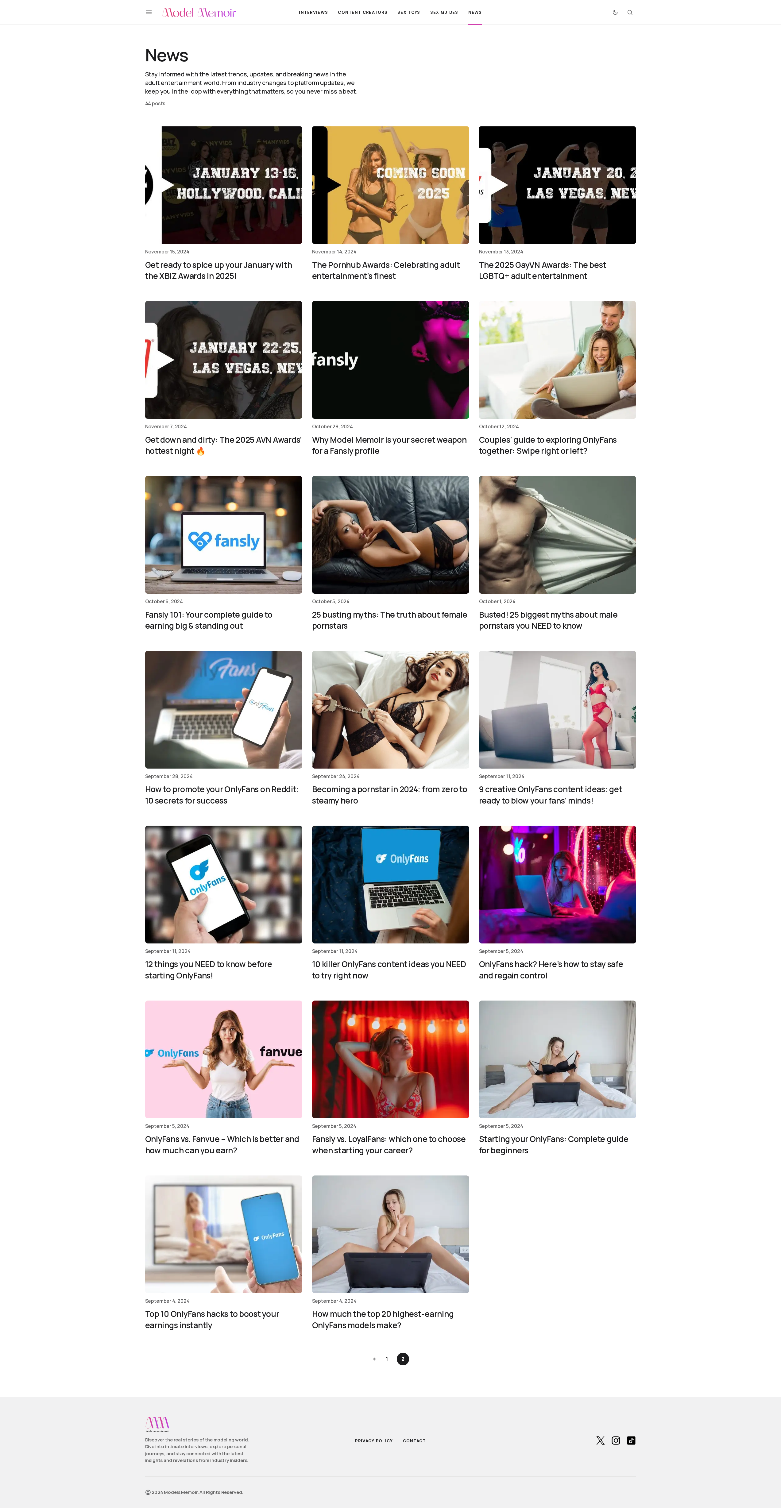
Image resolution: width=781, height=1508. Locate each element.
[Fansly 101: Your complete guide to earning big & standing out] (223, 535)
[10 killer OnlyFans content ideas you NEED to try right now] (390, 884)
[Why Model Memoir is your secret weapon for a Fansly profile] (390, 360)
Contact (414, 1441)
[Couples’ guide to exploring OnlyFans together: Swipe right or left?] (557, 360)
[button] (149, 12)
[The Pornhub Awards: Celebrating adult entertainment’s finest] (390, 185)
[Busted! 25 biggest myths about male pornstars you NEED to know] (557, 535)
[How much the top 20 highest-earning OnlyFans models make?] (390, 1234)
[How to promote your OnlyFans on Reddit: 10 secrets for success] (223, 710)
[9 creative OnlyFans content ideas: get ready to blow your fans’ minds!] (557, 710)
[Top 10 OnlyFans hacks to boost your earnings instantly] (223, 1234)
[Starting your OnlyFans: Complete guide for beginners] (557, 1059)
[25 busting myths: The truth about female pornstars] (390, 535)
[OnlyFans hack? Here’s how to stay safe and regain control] (557, 884)
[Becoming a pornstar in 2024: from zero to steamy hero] (390, 710)
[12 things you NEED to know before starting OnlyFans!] (223, 884)
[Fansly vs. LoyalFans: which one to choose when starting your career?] (390, 1059)
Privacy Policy (374, 1441)
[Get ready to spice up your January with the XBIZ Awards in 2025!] (223, 185)
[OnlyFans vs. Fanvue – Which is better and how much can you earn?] (223, 1059)
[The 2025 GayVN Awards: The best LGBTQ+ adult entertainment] (557, 185)
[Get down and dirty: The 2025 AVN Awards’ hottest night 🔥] (223, 360)
